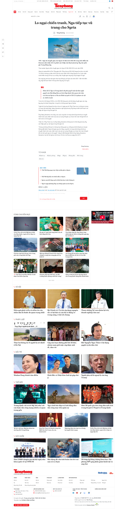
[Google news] (90, 493)
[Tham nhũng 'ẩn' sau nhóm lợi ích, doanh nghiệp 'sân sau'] (97, 298)
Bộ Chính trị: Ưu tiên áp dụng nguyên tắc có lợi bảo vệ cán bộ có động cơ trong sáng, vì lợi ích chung (62, 312)
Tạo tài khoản (51, 190)
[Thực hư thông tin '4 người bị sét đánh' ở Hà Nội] (30, 331)
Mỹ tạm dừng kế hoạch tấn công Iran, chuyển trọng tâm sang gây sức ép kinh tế (51, 255)
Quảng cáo (93, 1)
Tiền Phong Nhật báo (55, 1)
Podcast (49, 477)
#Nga (58, 155)
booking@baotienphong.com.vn (42, 493)
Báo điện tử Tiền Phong (63, 6)
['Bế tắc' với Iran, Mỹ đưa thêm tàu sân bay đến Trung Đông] (25, 420)
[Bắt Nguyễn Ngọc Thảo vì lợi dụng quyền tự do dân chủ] (97, 331)
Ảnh (37, 477)
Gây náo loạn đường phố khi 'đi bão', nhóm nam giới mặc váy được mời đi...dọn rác (61, 344)
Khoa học (96, 12)
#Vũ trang (80, 155)
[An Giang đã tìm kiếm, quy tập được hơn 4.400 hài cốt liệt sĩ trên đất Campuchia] (77, 245)
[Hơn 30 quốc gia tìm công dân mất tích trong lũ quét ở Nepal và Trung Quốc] (97, 394)
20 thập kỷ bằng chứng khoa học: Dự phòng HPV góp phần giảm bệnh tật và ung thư (97, 461)
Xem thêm (112, 12)
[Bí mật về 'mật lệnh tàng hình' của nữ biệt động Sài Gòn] (51, 224)
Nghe (3, 39)
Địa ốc (36, 12)
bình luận (90, 16)
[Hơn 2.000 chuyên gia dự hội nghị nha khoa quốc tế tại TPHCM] (30, 448)
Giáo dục (90, 12)
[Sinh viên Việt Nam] (102, 473)
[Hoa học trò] (111, 473)
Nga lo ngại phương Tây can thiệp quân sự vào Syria (58, 183)
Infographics (73, 477)
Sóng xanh (30, 12)
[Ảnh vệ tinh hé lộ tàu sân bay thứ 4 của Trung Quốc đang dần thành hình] (77, 266)
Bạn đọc (82, 482)
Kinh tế (24, 12)
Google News (93, 16)
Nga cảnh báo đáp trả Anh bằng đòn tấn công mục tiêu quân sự (62, 406)
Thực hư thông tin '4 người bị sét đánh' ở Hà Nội (29, 343)
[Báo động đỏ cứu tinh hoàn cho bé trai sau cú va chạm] (63, 448)
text (83, 16)
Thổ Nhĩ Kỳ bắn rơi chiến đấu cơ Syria (53, 176)
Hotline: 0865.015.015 (42, 1)
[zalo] (85, 493)
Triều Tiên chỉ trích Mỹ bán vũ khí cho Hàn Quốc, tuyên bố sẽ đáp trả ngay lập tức (24, 234)
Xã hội (19, 12)
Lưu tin (3, 48)
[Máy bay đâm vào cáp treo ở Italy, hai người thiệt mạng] (76, 420)
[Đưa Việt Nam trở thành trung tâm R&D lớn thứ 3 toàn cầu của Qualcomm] (50, 420)
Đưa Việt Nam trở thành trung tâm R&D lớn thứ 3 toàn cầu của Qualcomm (50, 430)
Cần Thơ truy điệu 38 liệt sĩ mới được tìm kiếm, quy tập (24, 275)
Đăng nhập (41, 190)
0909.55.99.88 (38, 491)
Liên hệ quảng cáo (38, 489)
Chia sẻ (3, 43)
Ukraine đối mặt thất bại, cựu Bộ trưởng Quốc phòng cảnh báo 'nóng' (50, 275)
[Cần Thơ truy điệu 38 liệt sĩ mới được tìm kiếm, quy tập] (25, 266)
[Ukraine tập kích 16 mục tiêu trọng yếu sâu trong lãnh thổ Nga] (25, 245)
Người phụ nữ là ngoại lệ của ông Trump (94, 376)
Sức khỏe (41, 12)
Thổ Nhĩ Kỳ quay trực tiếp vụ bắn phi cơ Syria (56, 170)
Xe (75, 12)
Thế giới (47, 12)
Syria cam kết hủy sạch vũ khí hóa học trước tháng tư (58, 180)
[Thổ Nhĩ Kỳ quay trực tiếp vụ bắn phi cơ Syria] (82, 171)
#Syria (65, 155)
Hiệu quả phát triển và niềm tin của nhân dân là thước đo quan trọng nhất (29, 311)
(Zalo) (44, 491)
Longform (61, 477)
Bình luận (3, 52)
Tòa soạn (85, 1)
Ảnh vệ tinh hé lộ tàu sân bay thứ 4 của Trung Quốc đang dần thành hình (76, 275)
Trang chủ (15, 12)
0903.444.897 (58, 491)
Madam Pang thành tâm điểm (26, 375)
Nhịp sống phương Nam (30, 485)
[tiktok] (81, 493)
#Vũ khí (41, 159)
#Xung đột (72, 155)
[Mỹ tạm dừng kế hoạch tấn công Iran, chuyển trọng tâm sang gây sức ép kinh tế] (51, 245)
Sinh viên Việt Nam (68, 1)
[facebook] (110, 1)
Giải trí (85, 12)
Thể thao (65, 12)
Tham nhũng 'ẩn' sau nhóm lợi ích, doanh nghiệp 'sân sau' (95, 311)
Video (107, 12)
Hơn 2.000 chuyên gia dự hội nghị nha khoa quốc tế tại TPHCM (29, 460)
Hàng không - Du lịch (96, 482)
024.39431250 (18, 494)
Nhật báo (27, 477)
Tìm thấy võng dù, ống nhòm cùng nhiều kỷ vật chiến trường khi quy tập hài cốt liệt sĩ (77, 234)
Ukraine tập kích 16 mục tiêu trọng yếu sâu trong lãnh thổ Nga (24, 254)
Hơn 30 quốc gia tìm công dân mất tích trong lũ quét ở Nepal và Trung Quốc (97, 406)
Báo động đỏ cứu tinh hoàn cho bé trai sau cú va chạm (62, 460)
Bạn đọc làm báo (22, 505)
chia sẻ (80, 16)
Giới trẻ (53, 12)
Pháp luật (58, 12)
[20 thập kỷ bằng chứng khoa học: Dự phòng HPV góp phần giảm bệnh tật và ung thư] (97, 448)
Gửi (84, 198)
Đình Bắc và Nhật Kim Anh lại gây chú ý (62, 376)
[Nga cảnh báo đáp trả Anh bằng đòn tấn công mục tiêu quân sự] (63, 394)
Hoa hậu (102, 12)
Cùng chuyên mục (22, 214)
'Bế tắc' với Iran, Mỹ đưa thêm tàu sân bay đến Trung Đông (24, 429)
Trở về (3, 56)
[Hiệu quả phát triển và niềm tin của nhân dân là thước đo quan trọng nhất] (30, 298)
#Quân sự (42, 155)
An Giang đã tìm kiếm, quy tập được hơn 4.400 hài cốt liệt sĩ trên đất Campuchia (76, 255)
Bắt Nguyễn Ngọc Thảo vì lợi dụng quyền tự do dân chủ (95, 343)
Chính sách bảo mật (100, 489)
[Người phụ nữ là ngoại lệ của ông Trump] (97, 363)
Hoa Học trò (78, 1)
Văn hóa (80, 12)
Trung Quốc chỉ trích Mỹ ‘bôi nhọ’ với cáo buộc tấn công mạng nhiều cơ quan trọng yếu (29, 407)
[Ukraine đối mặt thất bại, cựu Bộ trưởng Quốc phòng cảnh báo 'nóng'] (51, 266)
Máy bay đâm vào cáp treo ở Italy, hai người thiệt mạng (75, 429)
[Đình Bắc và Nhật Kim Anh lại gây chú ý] (63, 363)
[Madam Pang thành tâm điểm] (30, 363)
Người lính (70, 12)
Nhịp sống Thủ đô (18, 485)
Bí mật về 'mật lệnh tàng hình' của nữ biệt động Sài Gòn (51, 233)
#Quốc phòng (51, 155)
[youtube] (112, 1)
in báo (86, 16)
